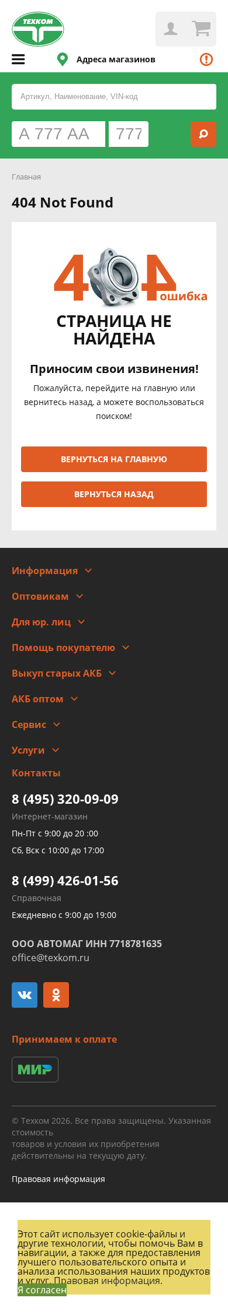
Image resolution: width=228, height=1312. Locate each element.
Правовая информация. (108, 1280)
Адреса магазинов (116, 59)
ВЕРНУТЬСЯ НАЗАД (114, 494)
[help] (206, 59)
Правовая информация (58, 1178)
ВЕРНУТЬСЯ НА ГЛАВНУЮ (114, 459)
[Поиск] (203, 134)
